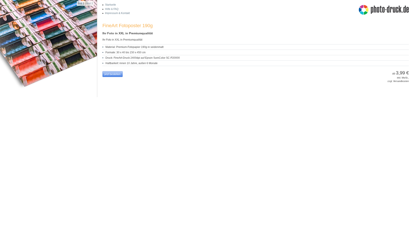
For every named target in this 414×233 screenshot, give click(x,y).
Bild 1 (81, 3)
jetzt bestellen (112, 74)
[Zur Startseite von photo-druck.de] (386, 10)
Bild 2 (89, 3)
